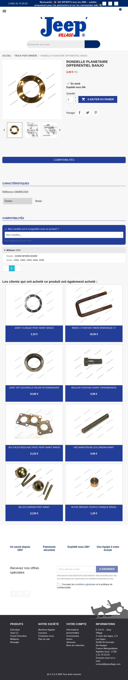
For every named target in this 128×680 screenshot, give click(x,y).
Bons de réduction (75, 645)
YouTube (20, 594)
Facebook (13, 594)
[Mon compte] (124, 11)
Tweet (87, 112)
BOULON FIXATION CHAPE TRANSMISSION (93, 387)
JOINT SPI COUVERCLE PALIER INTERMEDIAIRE (34, 387)
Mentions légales (46, 629)
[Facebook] (104, 3)
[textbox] (64, 235)
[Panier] (119, 11)
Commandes (72, 636)
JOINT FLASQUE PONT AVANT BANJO (34, 328)
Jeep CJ (14, 633)
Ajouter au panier (98, 99)
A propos (42, 633)
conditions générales (85, 584)
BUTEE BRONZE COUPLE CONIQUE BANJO (93, 507)
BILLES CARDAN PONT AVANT (34, 507)
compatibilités (64, 160)
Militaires (14, 639)
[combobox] (64, 235)
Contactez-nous (46, 636)
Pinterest (96, 112)
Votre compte (76, 624)
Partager (79, 112)
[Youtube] (116, 3)
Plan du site (44, 639)
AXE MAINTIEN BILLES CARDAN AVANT (94, 447)
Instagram (27, 594)
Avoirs (69, 639)
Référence (8, 192)
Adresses (71, 642)
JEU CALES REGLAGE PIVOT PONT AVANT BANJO (34, 447)
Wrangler (14, 642)
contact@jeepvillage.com (108, 664)
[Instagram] (110, 3)
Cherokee (15, 629)
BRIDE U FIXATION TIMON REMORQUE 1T (94, 328)
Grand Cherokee (18, 636)
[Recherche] (92, 44)
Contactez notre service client (46, 241)
